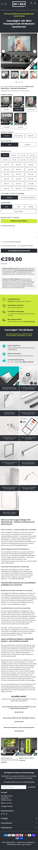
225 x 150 (30, 174)
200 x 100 (31, 169)
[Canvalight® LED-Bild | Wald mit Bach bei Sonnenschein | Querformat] (10, 747)
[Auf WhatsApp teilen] (19, 82)
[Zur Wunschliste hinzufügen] (4, 749)
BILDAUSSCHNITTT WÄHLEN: (10, 218)
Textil (9, 144)
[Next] (34, 51)
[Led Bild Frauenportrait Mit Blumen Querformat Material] (24, 75)
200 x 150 (6, 174)
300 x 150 (18, 188)
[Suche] (5, 4)
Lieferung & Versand (9, 246)
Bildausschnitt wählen (19, 221)
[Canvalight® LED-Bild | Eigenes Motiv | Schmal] (28, 747)
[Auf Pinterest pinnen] (16, 82)
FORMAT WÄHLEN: (7, 95)
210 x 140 (18, 174)
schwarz (30, 207)
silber (6, 207)
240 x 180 (31, 179)
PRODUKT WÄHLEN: (7, 132)
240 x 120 (6, 179)
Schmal (20, 127)
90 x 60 (32, 155)
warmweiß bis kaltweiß (27, 197)
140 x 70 (6, 165)
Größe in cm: (6, 151)
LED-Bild (6, 136)
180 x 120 (18, 169)
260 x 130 (18, 184)
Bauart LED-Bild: (6, 141)
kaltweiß (9, 197)
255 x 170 (6, 184)
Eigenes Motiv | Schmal (26, 758)
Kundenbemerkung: (8, 226)
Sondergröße (30, 188)
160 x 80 (30, 165)
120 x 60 (14, 160)
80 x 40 (14, 155)
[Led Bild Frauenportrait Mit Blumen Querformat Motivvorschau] (15, 75)
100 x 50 (5, 160)
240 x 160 (18, 179)
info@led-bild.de (7, 806)
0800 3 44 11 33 (6, 803)
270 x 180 (30, 184)
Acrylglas (28, 144)
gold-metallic (18, 211)
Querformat (18, 109)
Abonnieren (31, 787)
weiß (18, 207)
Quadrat (6, 109)
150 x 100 (18, 165)
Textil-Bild (31, 136)
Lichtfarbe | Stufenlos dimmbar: (12, 194)
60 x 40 (5, 155)
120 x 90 (32, 160)
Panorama (7, 127)
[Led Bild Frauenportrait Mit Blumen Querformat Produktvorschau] (5, 75)
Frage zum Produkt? (26, 246)
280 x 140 (6, 188)
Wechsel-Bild (18, 136)
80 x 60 (23, 155)
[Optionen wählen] (4, 752)
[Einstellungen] (31, 3)
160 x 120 (6, 169)
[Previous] (3, 51)
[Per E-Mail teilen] (22, 82)
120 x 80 (23, 160)
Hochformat (31, 109)
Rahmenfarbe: (6, 203)
